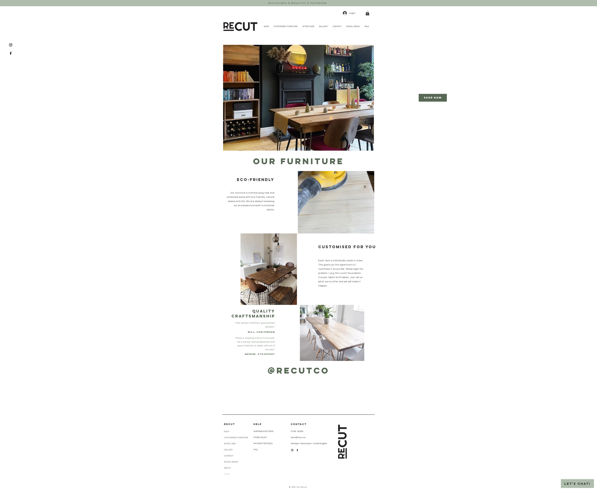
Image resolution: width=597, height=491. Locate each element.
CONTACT (228, 456)
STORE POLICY (260, 437)
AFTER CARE (230, 443)
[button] (367, 13)
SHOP (226, 431)
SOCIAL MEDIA (231, 462)
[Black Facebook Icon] (11, 53)
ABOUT (227, 468)
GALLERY (228, 450)
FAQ (255, 450)
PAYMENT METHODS (263, 443)
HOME (227, 474)
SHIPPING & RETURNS (263, 431)
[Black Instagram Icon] (11, 45)
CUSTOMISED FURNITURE (236, 437)
